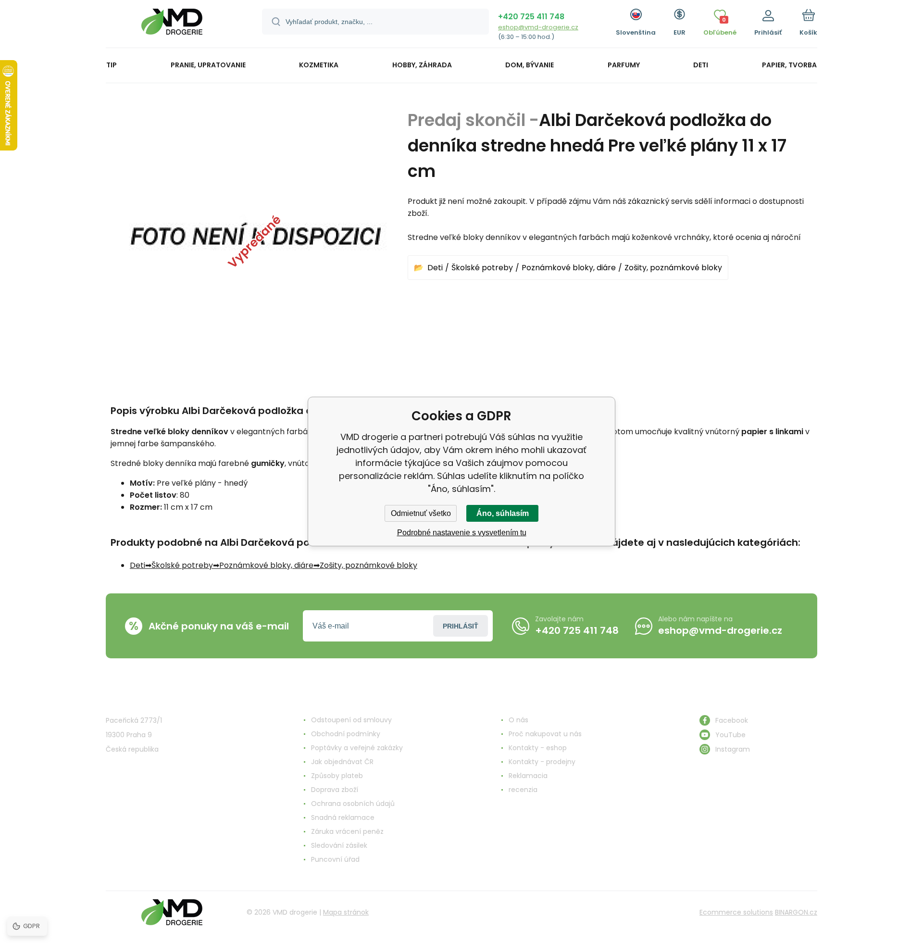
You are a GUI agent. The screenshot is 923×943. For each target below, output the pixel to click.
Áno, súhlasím (502, 513)
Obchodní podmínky (345, 734)
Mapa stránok (346, 912)
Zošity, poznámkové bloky (673, 267)
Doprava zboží (334, 789)
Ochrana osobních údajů (353, 803)
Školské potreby (482, 267)
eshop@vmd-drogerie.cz (538, 27)
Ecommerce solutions (736, 912)
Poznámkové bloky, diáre (569, 267)
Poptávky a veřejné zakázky (357, 748)
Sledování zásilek (339, 845)
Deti (435, 267)
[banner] (172, 25)
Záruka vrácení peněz (347, 831)
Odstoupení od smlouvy (351, 720)
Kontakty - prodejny (542, 762)
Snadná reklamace (342, 817)
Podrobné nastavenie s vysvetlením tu (461, 532)
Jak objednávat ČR (342, 762)
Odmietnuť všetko (421, 513)
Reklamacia (528, 775)
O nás (518, 720)
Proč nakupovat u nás (545, 734)
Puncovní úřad (335, 859)
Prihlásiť (460, 626)
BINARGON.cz (796, 912)
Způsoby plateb (337, 775)
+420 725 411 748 (531, 16)
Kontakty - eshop (538, 748)
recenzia (523, 789)
